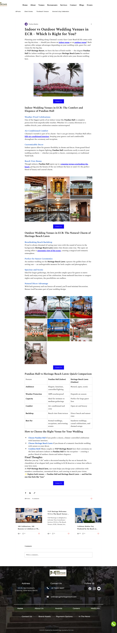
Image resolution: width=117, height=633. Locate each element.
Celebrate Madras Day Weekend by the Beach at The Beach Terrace (86, 527)
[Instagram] (94, 588)
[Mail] (48, 597)
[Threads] (85, 588)
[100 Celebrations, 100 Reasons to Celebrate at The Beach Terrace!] (29, 515)
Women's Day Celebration (60, 11)
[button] (33, 5)
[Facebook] (90, 588)
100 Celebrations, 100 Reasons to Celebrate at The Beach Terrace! (28, 527)
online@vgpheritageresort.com (64, 597)
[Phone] (48, 588)
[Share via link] (34, 493)
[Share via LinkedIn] (30, 493)
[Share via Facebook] (25, 493)
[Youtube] (99, 588)
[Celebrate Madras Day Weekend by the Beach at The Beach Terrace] (88, 515)
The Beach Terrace (42, 11)
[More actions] (91, 24)
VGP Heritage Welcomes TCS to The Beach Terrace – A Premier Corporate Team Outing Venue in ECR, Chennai (58, 512)
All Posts (18, 11)
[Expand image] (36, 187)
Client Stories (28, 11)
